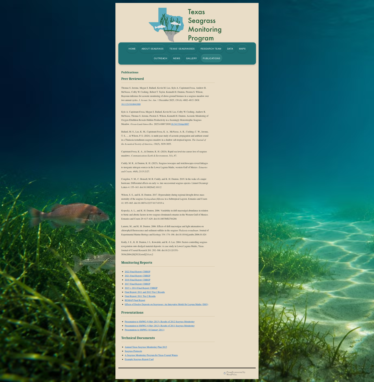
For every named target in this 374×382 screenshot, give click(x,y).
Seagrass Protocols (133, 350)
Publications (211, 58)
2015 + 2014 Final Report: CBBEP (141, 287)
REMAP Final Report (135, 300)
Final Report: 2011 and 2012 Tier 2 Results (145, 291)
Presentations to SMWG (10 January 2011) (144, 329)
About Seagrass (153, 48)
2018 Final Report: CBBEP (137, 279)
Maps (242, 48)
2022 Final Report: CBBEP (137, 271)
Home (132, 48)
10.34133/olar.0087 (180, 123)
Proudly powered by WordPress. (235, 373)
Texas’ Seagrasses (182, 48)
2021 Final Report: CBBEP (137, 275)
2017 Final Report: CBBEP (137, 283)
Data (230, 48)
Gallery (191, 58)
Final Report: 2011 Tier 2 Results (140, 296)
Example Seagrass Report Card (139, 359)
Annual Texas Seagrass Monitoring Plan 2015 (146, 346)
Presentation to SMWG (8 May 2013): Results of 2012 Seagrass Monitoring (160, 321)
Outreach (160, 58)
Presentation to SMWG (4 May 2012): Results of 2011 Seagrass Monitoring (160, 325)
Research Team (211, 48)
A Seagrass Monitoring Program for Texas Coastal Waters (151, 355)
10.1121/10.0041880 (131, 104)
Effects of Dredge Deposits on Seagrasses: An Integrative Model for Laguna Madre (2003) (166, 304)
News (176, 58)
